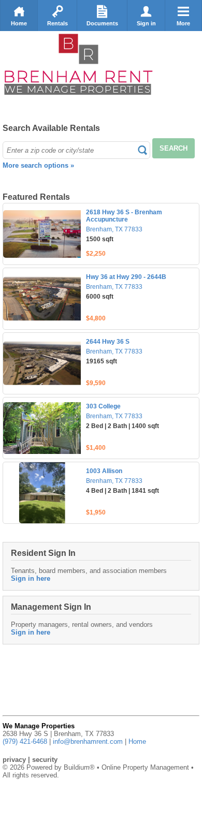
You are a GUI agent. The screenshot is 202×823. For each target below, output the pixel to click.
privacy (14, 759)
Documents (102, 23)
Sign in (146, 23)
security (44, 759)
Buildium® (79, 767)
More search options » (38, 165)
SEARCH (173, 148)
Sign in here (30, 578)
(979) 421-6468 (25, 741)
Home (19, 23)
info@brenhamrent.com (88, 741)
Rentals (57, 23)
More (183, 23)
